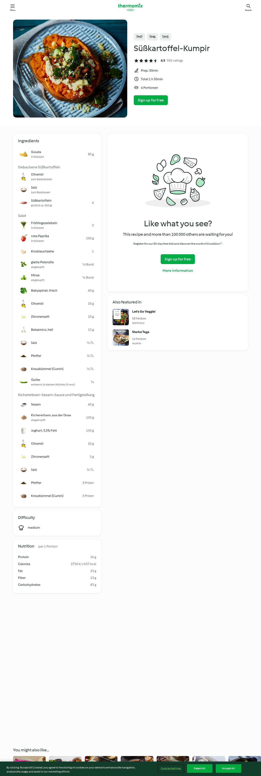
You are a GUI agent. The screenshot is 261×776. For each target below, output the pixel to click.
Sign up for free (151, 100)
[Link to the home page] (130, 7)
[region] (130, 769)
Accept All (228, 768)
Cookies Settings (171, 768)
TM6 (152, 37)
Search (248, 10)
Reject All (199, 768)
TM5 (165, 37)
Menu (12, 10)
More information (178, 270)
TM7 (139, 37)
